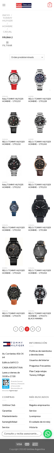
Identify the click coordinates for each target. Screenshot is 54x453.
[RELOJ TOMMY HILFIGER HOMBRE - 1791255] (40, 166)
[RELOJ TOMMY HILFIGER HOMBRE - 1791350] (14, 209)
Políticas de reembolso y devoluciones (40, 352)
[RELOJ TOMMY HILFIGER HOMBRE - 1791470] (14, 294)
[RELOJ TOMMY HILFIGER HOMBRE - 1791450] (40, 251)
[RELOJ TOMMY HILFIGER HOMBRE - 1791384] (40, 209)
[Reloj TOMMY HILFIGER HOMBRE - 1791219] (14, 80)
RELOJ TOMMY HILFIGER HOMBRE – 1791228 (39, 100)
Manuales (34, 432)
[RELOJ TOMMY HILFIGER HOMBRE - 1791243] (40, 123)
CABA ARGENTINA (12, 367)
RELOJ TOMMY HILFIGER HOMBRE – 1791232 (13, 143)
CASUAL (7, 31)
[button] (47, 433)
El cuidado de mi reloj (39, 421)
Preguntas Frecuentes (40, 365)
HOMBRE (7, 26)
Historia (33, 427)
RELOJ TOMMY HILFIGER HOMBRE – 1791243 (39, 143)
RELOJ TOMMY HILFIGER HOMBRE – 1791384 (39, 228)
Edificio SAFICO (10, 362)
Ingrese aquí (13, 390)
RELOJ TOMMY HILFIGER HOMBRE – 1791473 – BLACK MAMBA (39, 316)
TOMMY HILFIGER (7, 19)
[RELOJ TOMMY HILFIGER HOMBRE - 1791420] (14, 251)
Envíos (5, 432)
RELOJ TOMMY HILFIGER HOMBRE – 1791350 (13, 228)
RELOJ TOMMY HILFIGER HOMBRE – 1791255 (39, 185)
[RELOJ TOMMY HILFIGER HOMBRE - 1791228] (40, 80)
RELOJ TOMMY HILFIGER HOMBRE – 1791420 (13, 271)
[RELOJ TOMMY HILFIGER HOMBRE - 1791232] (14, 123)
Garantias (7, 410)
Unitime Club (8, 405)
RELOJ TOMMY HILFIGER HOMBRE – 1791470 (13, 314)
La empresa (34, 416)
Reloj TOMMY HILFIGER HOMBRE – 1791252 (12, 185)
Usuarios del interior (39, 360)
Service (5, 427)
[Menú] (4, 4)
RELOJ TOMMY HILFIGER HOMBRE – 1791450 (39, 271)
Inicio (6, 15)
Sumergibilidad (9, 421)
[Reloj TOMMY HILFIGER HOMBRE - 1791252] (14, 166)
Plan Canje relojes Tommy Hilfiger (38, 373)
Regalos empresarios (39, 405)
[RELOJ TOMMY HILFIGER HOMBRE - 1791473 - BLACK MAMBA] (40, 294)
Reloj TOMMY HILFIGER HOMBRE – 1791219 (12, 100)
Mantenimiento (9, 416)
